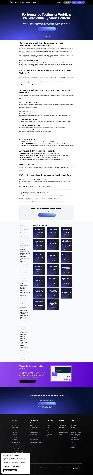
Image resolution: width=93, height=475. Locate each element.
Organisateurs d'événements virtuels (35, 440)
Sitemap (48, 435)
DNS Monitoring (14, 437)
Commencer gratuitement (77, 2)
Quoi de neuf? (73, 427)
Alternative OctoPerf (62, 425)
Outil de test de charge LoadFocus (58, 49)
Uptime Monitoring (15, 432)
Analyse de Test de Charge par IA (17, 440)
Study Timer (73, 445)
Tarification (33, 2)
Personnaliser (16, 466)
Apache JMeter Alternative (63, 432)
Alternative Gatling (62, 427)
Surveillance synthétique (16, 444)
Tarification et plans (50, 422)
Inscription (49, 425)
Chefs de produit (32, 435)
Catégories (39, 9)
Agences (31, 425)
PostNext (72, 440)
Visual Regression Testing (16, 445)
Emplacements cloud (74, 435)
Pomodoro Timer (73, 444)
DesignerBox (73, 447)
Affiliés (48, 427)
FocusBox (72, 442)
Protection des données (68, 467)
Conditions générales (52, 467)
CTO (30, 437)
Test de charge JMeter (15, 425)
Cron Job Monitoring (15, 435)
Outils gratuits (73, 422)
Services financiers (33, 444)
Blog (48, 430)
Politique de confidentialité (60, 467)
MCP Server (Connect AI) (16, 442)
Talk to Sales (59, 2)
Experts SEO (32, 422)
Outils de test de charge (75, 430)
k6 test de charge (15, 427)
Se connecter (67, 2)
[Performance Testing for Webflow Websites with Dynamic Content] (44, 36)
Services (22, 2)
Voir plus (31, 445)
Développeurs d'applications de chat (35, 442)
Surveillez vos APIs (15, 430)
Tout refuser (7, 466)
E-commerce (32, 430)
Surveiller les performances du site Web (18, 422)
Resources (27, 2)
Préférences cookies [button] (77, 467)
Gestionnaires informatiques (34, 432)
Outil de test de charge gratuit (17, 452)
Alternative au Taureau (62, 430)
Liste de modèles (73, 425)
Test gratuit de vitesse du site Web (17, 450)
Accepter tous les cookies (10, 470)
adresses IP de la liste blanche (76, 432)
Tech (48, 432)
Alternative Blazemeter (62, 422)
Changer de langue (77, 468)
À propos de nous (74, 437)
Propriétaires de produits (34, 427)
